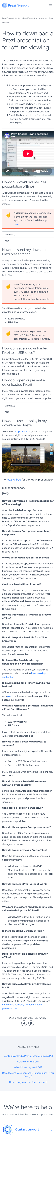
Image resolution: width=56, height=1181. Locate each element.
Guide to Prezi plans (28, 1061)
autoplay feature (22, 431)
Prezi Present (29, 18)
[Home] (15, 4)
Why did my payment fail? (28, 1067)
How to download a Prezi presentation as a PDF (28, 1056)
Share (6, 22)
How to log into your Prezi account (28, 1082)
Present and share (45, 18)
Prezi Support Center (11, 18)
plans (10, 696)
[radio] (24, 1023)
